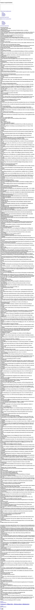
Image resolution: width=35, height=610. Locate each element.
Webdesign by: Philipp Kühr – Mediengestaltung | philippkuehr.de (14, 604)
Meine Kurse (4, 23)
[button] (4, 17)
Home (3, 12)
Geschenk (3, 15)
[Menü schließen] (0, 19)
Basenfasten (3, 14)
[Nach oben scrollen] (1, 609)
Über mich (3, 13)
